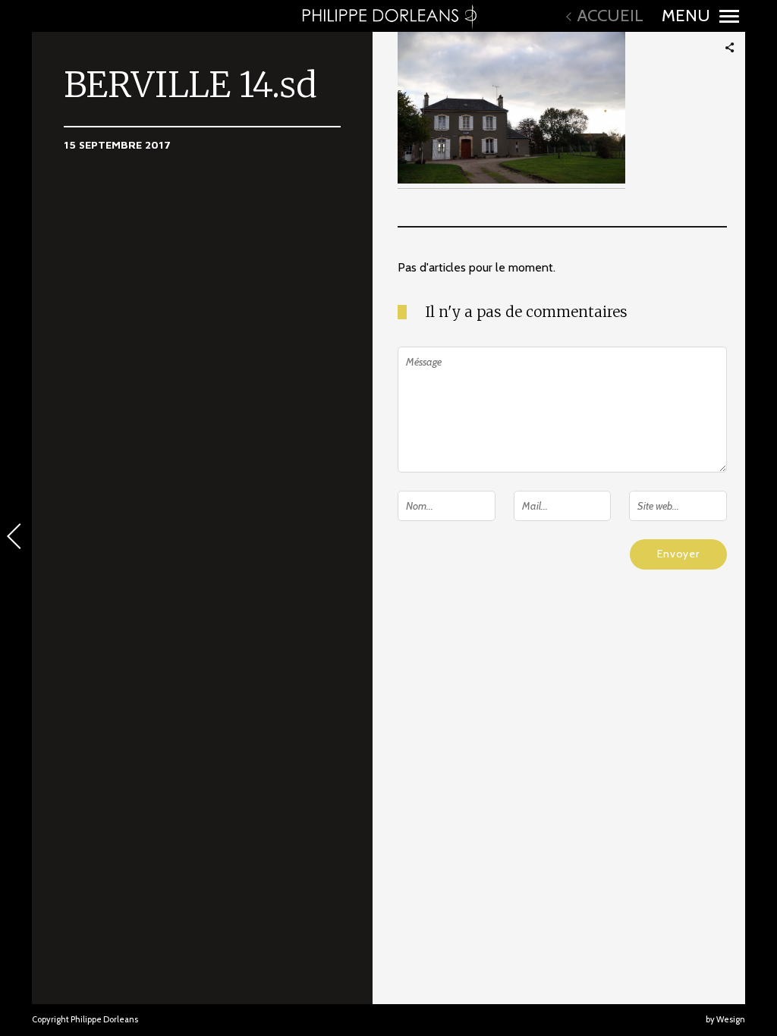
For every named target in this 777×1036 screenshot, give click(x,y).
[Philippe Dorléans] (388, 16)
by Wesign (725, 1019)
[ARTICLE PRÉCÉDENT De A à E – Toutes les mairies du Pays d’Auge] (16, 537)
